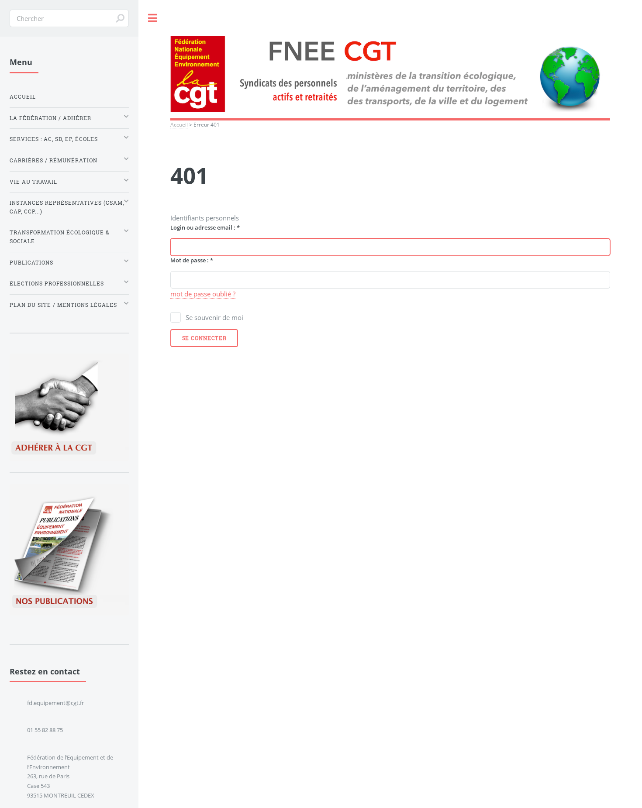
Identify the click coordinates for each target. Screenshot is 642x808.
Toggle (152, 18)
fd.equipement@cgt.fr (55, 703)
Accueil (179, 124)
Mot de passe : (191, 260)
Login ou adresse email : (205, 227)
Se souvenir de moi (214, 317)
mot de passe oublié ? (202, 293)
